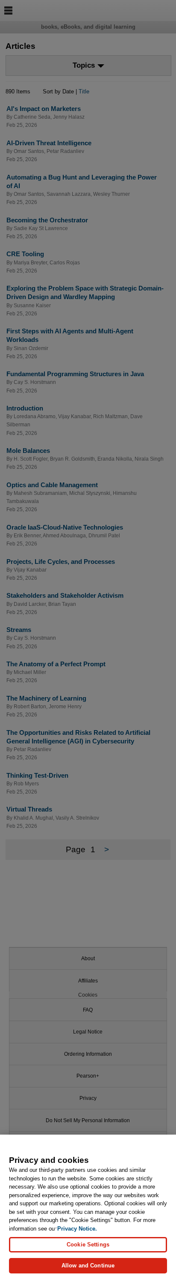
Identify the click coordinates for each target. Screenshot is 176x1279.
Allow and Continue (88, 1265)
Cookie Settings (88, 1244)
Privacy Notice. (77, 1228)
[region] (88, 1207)
